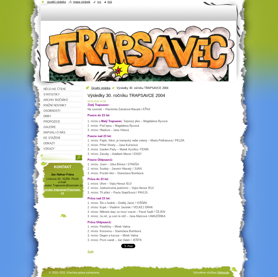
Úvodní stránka (100, 88)
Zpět (90, 251)
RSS (99, 1)
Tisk (110, 1)
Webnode (223, 272)
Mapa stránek (81, 1)
